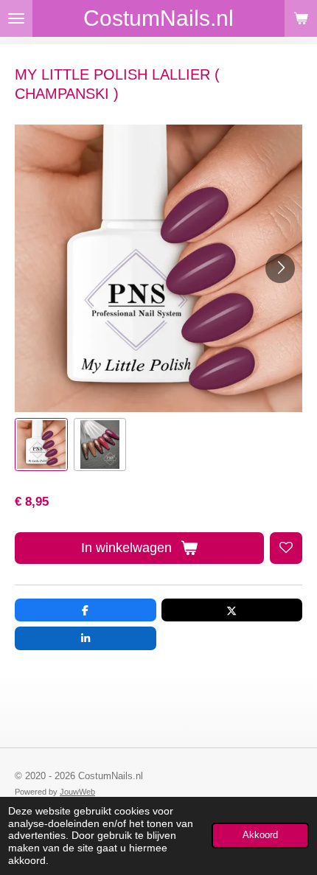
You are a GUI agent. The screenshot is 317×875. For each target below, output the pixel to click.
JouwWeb (77, 791)
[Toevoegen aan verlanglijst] (286, 548)
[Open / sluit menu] (16, 18)
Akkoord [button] (260, 835)
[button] (41, 444)
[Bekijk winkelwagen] (301, 18)
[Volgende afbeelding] (280, 268)
